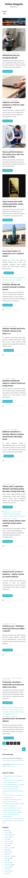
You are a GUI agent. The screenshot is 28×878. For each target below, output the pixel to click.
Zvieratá (14, 624)
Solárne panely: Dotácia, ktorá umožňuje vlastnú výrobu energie (13, 523)
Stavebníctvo (7, 858)
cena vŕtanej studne (14, 260)
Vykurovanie (7, 867)
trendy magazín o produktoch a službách (12, 760)
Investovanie (13, 199)
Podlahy (13, 378)
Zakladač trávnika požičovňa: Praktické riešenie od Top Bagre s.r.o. (13, 331)
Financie (6, 839)
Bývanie (14, 678)
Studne (11, 249)
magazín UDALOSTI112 (8, 766)
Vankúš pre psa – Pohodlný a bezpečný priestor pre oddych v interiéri (13, 628)
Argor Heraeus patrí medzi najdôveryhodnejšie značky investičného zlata (12, 204)
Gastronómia (7, 841)
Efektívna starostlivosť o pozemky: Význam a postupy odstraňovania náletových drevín (12, 814)
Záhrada (13, 282)
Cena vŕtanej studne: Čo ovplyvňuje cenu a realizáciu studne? (13, 253)
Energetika (14, 518)
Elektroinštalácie (14, 100)
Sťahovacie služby (6, 680)
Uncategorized (13, 326)
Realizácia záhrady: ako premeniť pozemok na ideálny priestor (13, 286)
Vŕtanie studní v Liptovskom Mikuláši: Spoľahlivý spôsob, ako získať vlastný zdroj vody (13, 488)
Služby (6, 854)
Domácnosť (12, 150)
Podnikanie (7, 852)
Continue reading (7, 71)
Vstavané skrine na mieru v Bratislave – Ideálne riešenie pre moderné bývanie (13, 574)
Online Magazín (14, 4)
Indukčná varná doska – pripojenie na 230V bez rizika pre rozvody (13, 104)
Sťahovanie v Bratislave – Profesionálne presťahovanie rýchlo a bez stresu (13, 684)
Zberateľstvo (7, 871)
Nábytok (14, 569)
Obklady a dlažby (15, 53)
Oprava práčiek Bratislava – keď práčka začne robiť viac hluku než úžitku (13, 154)
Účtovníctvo (7, 862)
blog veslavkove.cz (16, 764)
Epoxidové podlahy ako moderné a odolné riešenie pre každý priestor (13, 383)
